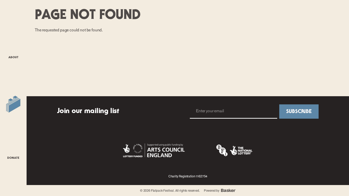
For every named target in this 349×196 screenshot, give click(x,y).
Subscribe (299, 111)
